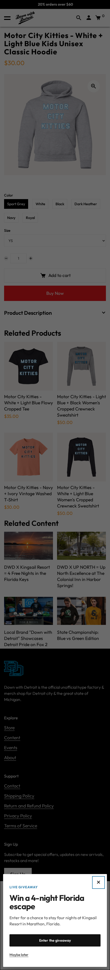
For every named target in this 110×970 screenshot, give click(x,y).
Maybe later (18, 954)
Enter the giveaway (55, 940)
